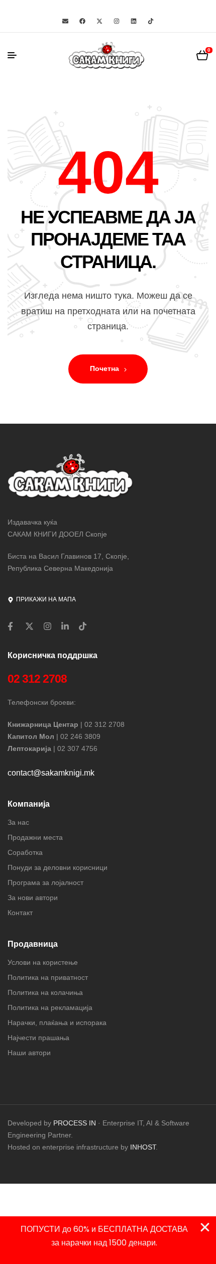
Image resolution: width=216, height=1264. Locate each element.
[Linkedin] (134, 21)
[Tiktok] (151, 21)
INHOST (143, 1147)
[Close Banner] (205, 1227)
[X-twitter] (99, 21)
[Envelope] (65, 21)
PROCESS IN (75, 1123)
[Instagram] (117, 21)
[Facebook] (82, 21)
